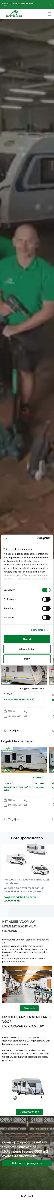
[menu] (49, 14)
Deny (27, 658)
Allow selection (27, 649)
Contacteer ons (29, 1111)
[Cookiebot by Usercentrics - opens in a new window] (38, 539)
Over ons (29, 1008)
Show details (38, 630)
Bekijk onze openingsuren (27, 1163)
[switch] (46, 599)
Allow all (27, 639)
